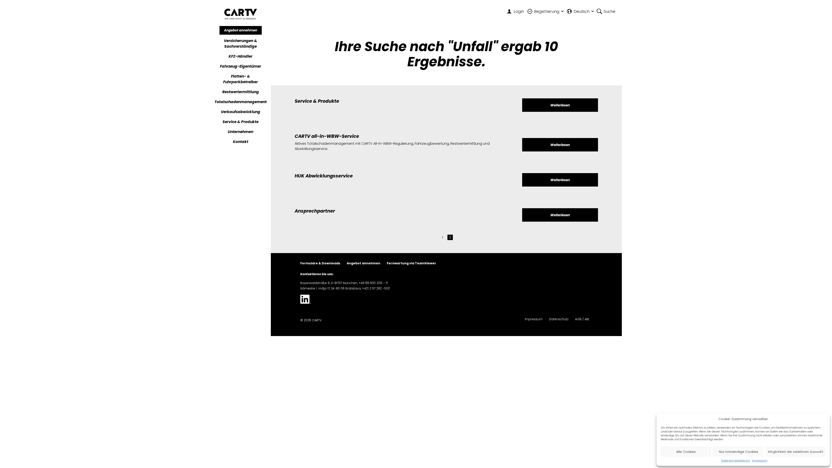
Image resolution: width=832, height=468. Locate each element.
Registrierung (546, 11)
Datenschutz (559, 319)
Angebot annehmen (240, 30)
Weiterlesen (560, 105)
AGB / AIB (582, 319)
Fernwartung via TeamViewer (411, 263)
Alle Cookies (686, 451)
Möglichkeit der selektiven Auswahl (795, 451)
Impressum (759, 460)
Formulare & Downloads (320, 263)
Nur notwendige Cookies (738, 451)
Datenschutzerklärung (735, 460)
